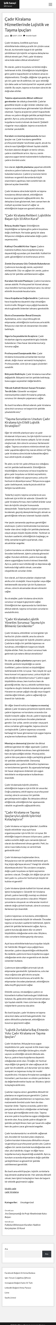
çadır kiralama (12, 1192)
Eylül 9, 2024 (17, 36)
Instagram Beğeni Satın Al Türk (19, 1283)
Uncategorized (27, 1202)
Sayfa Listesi (10, 1297)
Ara (6, 1249)
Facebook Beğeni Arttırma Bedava (20, 1273)
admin (7, 36)
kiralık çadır (10, 1188)
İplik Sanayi (10, 3)
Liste (7, 1292)
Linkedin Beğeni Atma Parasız (18, 1287)
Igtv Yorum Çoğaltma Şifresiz (18, 1278)
